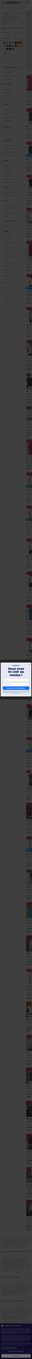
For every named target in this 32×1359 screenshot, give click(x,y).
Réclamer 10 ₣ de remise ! (16, 688)
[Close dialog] (29, 664)
